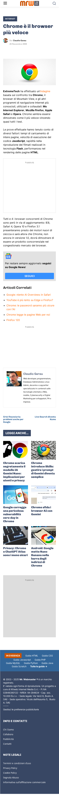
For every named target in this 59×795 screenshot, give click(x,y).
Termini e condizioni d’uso (17, 763)
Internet (10, 18)
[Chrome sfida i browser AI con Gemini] (43, 494)
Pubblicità (8, 739)
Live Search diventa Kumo (45, 418)
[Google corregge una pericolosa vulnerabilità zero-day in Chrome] (15, 494)
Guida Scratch (19, 666)
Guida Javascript (22, 659)
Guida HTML (31, 655)
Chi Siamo (8, 729)
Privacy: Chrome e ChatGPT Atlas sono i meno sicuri (15, 551)
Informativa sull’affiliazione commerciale (24, 782)
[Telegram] (28, 50)
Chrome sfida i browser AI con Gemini (41, 511)
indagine (45, 91)
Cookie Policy (10, 772)
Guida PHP (40, 659)
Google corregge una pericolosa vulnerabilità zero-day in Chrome (14, 514)
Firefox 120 (13, 320)
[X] (6, 50)
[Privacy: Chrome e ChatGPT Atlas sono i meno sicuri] (15, 535)
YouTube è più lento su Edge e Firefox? (29, 300)
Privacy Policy (10, 768)
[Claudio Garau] (6, 40)
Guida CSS (47, 655)
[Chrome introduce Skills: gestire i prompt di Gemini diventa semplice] (43, 450)
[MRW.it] (29, 3)
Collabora (8, 734)
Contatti (7, 743)
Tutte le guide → (38, 666)
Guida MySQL (13, 663)
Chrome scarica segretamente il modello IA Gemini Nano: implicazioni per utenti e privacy (14, 471)
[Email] (35, 50)
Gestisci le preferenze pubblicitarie (21, 709)
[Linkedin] (13, 50)
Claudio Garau (19, 40)
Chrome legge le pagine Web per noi (28, 314)
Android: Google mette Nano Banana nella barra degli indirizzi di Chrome (42, 556)
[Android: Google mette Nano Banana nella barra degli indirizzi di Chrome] (43, 535)
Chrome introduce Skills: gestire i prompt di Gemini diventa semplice (43, 470)
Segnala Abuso (11, 777)
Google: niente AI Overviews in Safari (28, 294)
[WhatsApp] (21, 50)
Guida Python (31, 663)
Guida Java (47, 663)
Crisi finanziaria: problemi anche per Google (13, 419)
